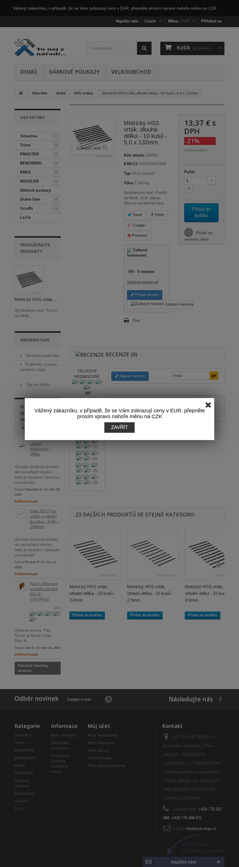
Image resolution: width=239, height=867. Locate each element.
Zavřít (119, 427)
